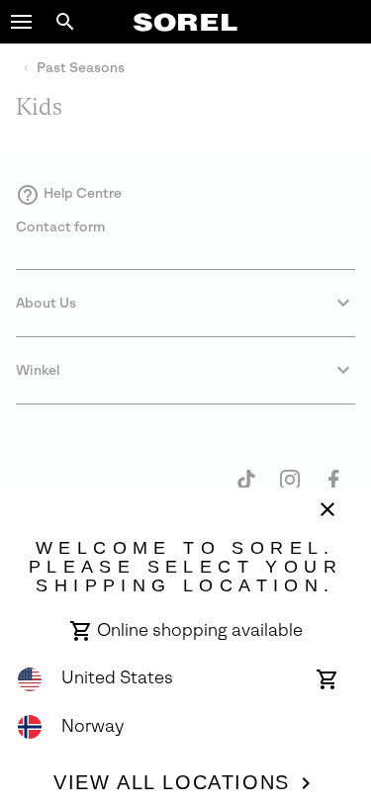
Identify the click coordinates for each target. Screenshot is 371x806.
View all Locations (171, 782)
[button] (22, 22)
